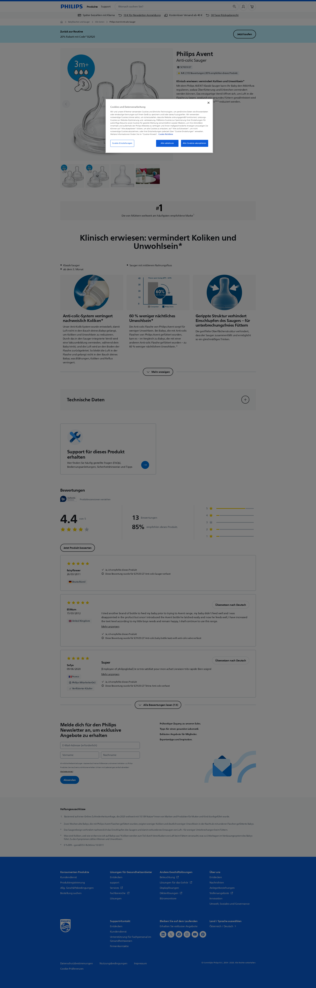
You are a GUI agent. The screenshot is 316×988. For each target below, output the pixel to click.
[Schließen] (208, 102)
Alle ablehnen (167, 143)
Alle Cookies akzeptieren (194, 143)
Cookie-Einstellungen (122, 143)
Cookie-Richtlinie (165, 134)
